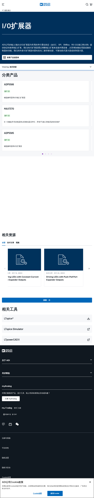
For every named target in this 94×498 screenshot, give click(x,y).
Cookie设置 (6, 477)
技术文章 (10, 242)
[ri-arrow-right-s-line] (89, 269)
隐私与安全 (6, 467)
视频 (17, 242)
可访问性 (5, 448)
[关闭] (90, 482)
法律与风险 (6, 438)
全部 (3, 242)
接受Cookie (55, 493)
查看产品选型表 (13, 57)
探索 (45, 300)
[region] (47, 488)
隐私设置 (5, 458)
